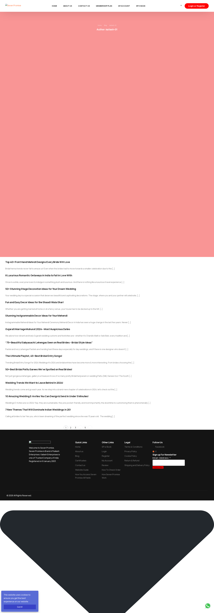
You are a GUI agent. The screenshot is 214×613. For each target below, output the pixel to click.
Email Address (162, 458)
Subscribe (158, 467)
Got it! (20, 607)
